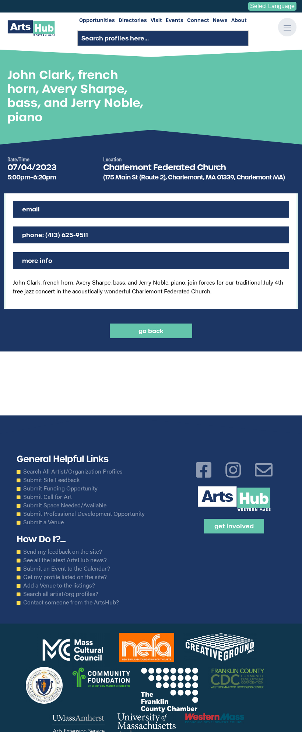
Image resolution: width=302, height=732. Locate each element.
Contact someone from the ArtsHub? (71, 602)
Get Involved (234, 526)
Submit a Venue (43, 522)
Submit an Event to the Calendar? (66, 568)
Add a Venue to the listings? (59, 585)
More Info (37, 261)
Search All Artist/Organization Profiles (73, 471)
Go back (151, 331)
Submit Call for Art (47, 497)
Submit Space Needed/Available (64, 505)
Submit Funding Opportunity (60, 488)
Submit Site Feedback (51, 480)
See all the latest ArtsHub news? (65, 560)
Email (31, 209)
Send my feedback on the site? (62, 551)
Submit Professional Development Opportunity (84, 514)
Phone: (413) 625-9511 (55, 235)
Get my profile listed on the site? (65, 577)
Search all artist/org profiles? (60, 594)
